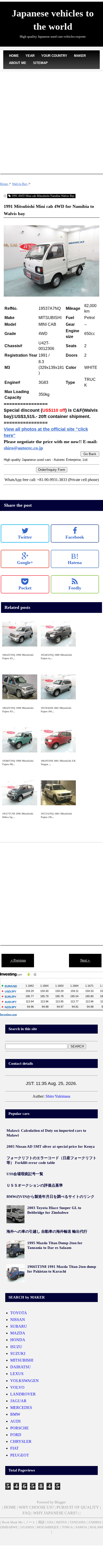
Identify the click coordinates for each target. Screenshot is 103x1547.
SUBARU (18, 1326)
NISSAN (17, 1319)
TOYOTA (18, 1313)
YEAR (30, 56)
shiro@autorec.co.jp (23, 447)
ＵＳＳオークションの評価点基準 (34, 1185)
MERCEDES (21, 1407)
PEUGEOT (19, 1455)
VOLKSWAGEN (24, 1381)
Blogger (60, 1502)
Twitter (25, 537)
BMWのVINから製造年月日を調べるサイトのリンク (50, 1197)
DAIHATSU (20, 1367)
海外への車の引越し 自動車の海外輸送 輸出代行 (46, 1231)
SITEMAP (40, 63)
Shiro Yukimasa (58, 1096)
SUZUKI (17, 1353)
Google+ (25, 562)
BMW (15, 1414)
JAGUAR (18, 1401)
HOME (14, 56)
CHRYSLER (21, 1441)
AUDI (15, 1421)
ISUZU (16, 1347)
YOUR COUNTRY (54, 56)
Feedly (74, 587)
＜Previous (18, 960)
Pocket (25, 587)
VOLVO (17, 1387)
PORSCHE (19, 1428)
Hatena (75, 558)
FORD (15, 1435)
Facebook (75, 537)
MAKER (80, 56)
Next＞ (85, 960)
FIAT (14, 1448)
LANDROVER (23, 1394)
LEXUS (17, 1374)
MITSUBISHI (21, 1360)
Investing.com (8, 1014)
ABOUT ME (17, 63)
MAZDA (17, 1333)
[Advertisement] (51, 122)
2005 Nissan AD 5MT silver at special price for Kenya (50, 1146)
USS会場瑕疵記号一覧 (24, 1174)
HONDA (17, 1340)
